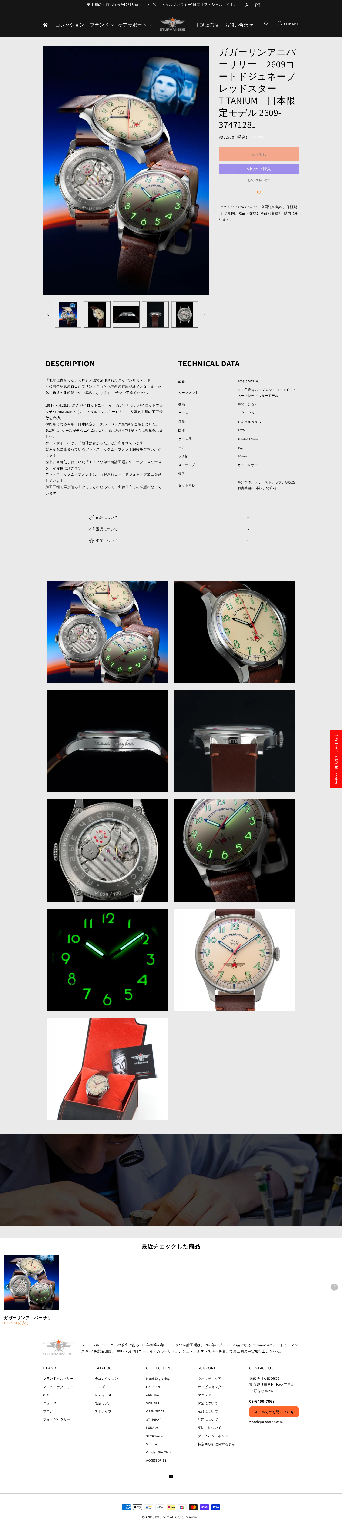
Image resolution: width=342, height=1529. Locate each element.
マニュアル (206, 1395)
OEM (46, 1395)
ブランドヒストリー (58, 1378)
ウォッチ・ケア (209, 1378)
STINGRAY (153, 1419)
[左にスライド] (48, 315)
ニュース (50, 1403)
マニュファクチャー (58, 1387)
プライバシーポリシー (215, 1436)
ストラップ (103, 1411)
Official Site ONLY (159, 1452)
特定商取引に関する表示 (216, 1444)
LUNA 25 (152, 1428)
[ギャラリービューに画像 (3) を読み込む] (126, 314)
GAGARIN (153, 1387)
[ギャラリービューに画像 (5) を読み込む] (184, 314)
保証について (208, 1403)
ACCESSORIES (156, 1460)
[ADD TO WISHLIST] (259, 192)
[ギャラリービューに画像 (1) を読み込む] (67, 314)
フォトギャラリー (56, 1419)
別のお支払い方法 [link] (259, 180)
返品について (208, 1411)
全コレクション (106, 1378)
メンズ (100, 1387)
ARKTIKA (152, 1395)
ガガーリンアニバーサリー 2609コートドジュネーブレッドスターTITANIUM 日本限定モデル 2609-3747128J (31, 1318)
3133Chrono (155, 1436)
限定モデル (103, 1403)
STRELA (151, 1444)
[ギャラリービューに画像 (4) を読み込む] (155, 314)
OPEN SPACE (155, 1411)
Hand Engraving (158, 1378)
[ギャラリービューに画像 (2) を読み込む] (97, 314)
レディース (103, 1395)
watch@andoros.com (266, 1421)
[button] (101, 25)
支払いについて (209, 1428)
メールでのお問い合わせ (274, 1412)
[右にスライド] (204, 315)
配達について (208, 1419)
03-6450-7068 (262, 1401)
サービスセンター (211, 1387)
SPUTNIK (152, 1403)
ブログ (48, 1411)
